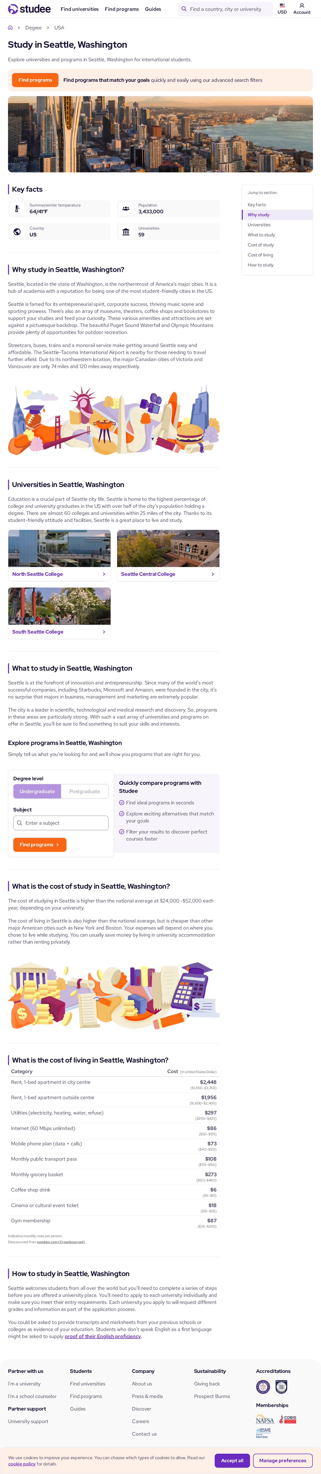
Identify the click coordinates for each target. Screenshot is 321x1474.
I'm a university (24, 1383)
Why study (259, 215)
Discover (141, 1409)
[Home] (11, 27)
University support (28, 1421)
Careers (140, 1421)
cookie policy (22, 1464)
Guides (153, 9)
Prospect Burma (212, 1396)
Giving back (207, 1383)
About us (142, 1383)
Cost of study (261, 245)
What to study (261, 235)
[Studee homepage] (29, 9)
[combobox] (231, 9)
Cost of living (260, 255)
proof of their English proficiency (103, 1336)
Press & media (147, 1396)
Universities (259, 225)
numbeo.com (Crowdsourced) (61, 1242)
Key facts (257, 204)
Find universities (80, 9)
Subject (22, 809)
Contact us (144, 1434)
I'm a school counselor (32, 1396)
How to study (261, 265)
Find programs (122, 9)
